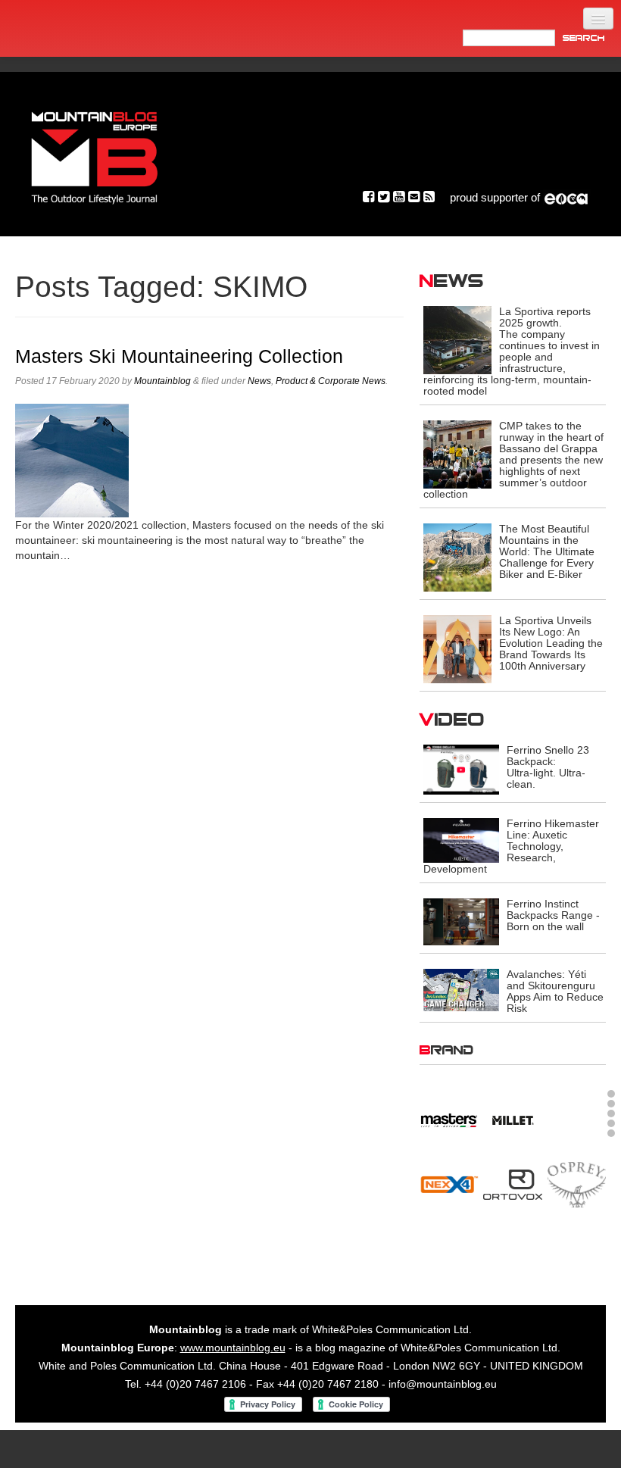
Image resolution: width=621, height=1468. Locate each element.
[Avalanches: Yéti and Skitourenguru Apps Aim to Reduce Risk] (461, 989)
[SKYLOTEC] (577, 1190)
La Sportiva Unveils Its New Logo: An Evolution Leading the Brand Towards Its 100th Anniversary (551, 643)
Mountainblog (162, 381)
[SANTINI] (512, 1190)
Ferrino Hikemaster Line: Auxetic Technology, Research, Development (511, 846)
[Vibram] (577, 1254)
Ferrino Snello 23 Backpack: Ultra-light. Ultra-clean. (548, 767)
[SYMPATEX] (449, 1254)
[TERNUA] (512, 1254)
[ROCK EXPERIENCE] (449, 1190)
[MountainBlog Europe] (94, 154)
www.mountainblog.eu (233, 1354)
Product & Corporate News (330, 381)
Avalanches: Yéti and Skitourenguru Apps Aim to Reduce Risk (555, 991)
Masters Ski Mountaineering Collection (179, 356)
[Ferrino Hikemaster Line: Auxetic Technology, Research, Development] (461, 839)
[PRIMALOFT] (512, 1121)
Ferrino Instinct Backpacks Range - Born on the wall (553, 915)
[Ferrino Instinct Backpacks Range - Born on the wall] (461, 921)
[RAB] (577, 1118)
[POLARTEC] (449, 1118)
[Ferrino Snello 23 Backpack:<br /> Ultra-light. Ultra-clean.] (461, 769)
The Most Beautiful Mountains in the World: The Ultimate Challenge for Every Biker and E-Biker (546, 551)
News (259, 381)
